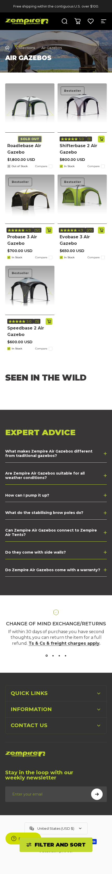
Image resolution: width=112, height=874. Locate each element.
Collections (25, 48)
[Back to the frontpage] (7, 48)
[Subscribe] (97, 794)
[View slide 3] (59, 656)
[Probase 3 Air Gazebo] (29, 199)
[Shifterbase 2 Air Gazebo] (82, 107)
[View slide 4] (65, 656)
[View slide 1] (46, 656)
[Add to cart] (101, 139)
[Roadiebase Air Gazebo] (29, 107)
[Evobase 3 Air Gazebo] (82, 199)
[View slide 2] (53, 656)
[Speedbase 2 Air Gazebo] (29, 290)
